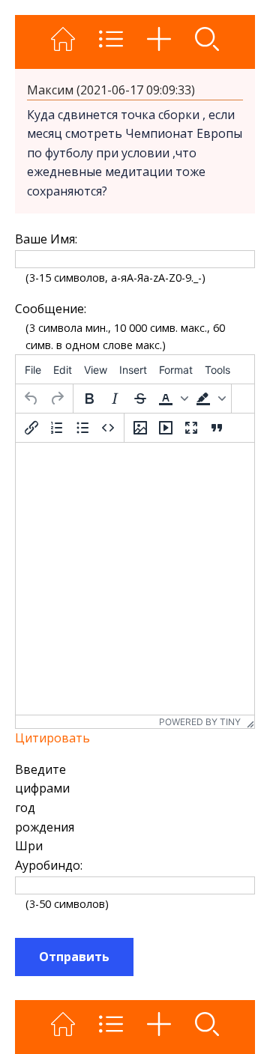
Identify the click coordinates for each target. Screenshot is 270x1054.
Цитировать (52, 738)
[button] (171, 398)
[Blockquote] (217, 427)
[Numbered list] (57, 427)
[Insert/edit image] (140, 427)
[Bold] (89, 398)
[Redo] (57, 398)
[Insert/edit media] (165, 427)
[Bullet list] (82, 427)
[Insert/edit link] (31, 427)
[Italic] (115, 398)
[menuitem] (33, 369)
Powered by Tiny (200, 721)
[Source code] (108, 427)
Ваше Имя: (46, 239)
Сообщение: (47, 308)
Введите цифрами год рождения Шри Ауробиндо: (47, 817)
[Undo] (31, 398)
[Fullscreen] (191, 427)
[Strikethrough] (140, 398)
